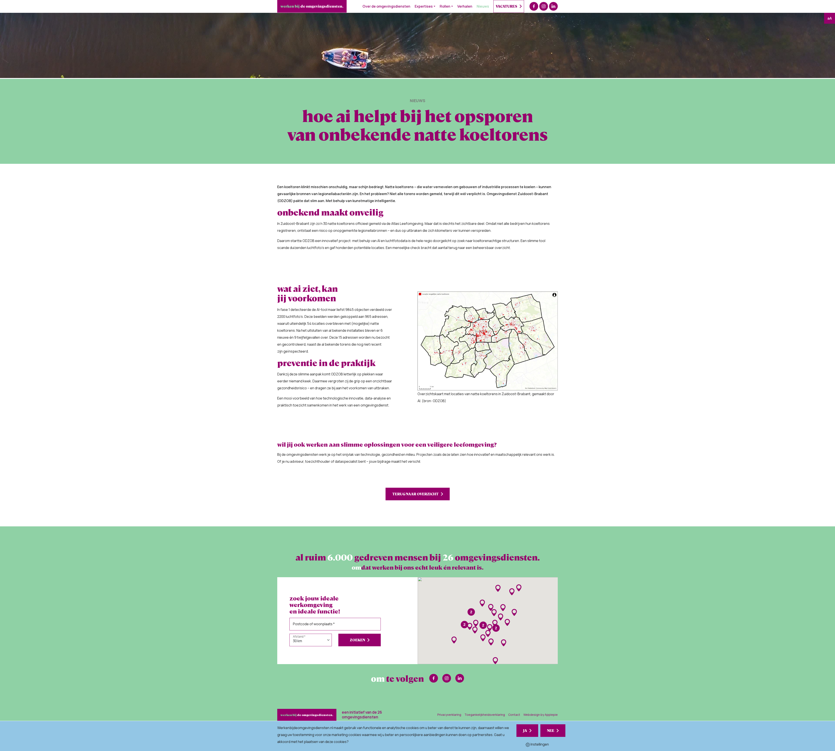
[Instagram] (543, 6)
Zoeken (357, 640)
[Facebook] (533, 6)
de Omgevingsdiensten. (312, 6)
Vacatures (506, 6)
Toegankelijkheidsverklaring (484, 715)
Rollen (445, 6)
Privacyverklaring (449, 715)
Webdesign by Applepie (540, 715)
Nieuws (483, 6)
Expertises (424, 6)
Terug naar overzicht (415, 494)
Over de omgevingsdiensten (386, 6)
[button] (469, 626)
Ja (525, 730)
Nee (550, 730)
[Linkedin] (553, 6)
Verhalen (464, 6)
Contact (514, 715)
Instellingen (539, 744)
